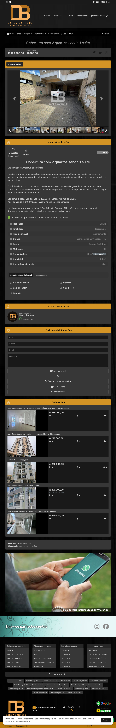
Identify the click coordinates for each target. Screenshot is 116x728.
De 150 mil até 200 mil (98, 654)
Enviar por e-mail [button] (59, 371)
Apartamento (55, 34)
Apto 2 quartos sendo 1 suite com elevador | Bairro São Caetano (33, 434)
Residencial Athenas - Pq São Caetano (23, 486)
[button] (15, 99)
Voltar (106, 34)
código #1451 (15, 681)
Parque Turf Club (14, 662)
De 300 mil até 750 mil (98, 662)
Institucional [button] (57, 16)
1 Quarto (65, 650)
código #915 (81, 689)
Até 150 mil (93, 650)
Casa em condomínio (42, 658)
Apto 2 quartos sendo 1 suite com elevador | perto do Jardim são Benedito (38, 408)
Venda (18, 34)
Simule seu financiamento (78, 16)
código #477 (50, 681)
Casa (36, 654)
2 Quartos (66, 654)
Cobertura (38, 666)
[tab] (14, 64)
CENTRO (10, 650)
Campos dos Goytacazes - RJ (35, 34)
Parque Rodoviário (14, 658)
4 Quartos (66, 662)
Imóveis (47, 16)
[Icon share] (6, 2)
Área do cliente (99, 16)
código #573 (80, 681)
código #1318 (57, 693)
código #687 (94, 685)
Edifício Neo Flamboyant (17, 460)
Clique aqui (12, 546)
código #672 (40, 693)
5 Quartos (66, 666)
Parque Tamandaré (15, 654)
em (40, 689)
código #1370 (33, 681)
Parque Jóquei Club (15, 666)
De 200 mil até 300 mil (98, 658)
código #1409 (21, 685)
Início (11, 34)
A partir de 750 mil (96, 666)
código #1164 (75, 693)
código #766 (77, 685)
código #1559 (64, 689)
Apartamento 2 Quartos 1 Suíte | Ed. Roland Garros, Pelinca (31, 511)
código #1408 (99, 689)
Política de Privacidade (20, 721)
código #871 (53, 685)
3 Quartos (66, 658)
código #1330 (16, 689)
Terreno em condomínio (44, 662)
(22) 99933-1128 (103, 2)
